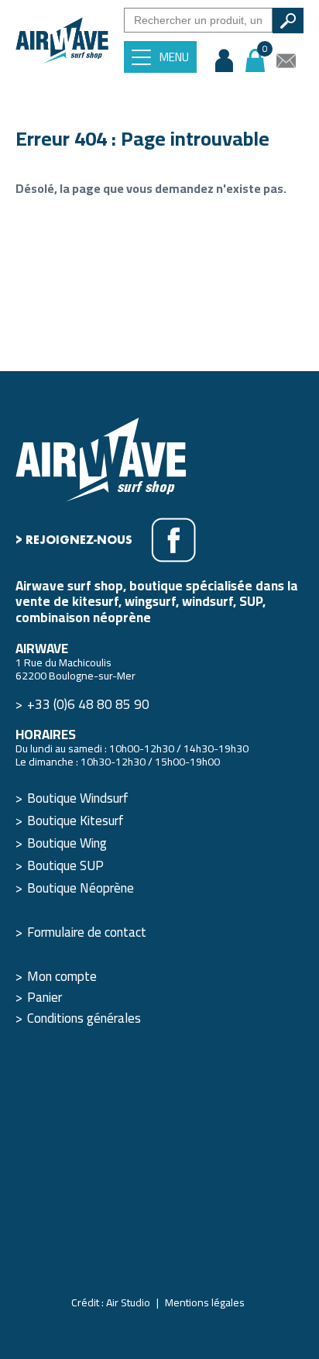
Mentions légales (205, 1302)
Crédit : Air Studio (110, 1302)
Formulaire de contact (86, 932)
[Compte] (224, 61)
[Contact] (286, 61)
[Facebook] (173, 540)
